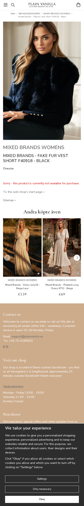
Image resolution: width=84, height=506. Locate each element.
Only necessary (42, 489)
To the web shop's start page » (23, 192)
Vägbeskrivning (13, 386)
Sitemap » (9, 200)
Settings (42, 479)
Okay (42, 499)
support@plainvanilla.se (27, 336)
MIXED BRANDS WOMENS (33, 147)
